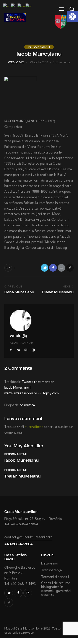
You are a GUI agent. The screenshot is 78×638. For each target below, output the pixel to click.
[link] (72, 16)
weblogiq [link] (18, 336)
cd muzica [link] (27, 405)
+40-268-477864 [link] (18, 544)
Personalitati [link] (39, 47)
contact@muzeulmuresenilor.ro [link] (28, 537)
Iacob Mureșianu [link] (21, 460)
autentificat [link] (34, 427)
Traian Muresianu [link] (22, 476)
